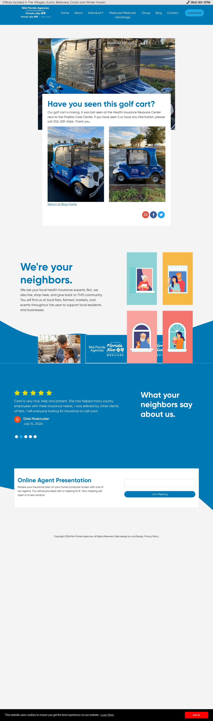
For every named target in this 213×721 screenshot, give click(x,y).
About (78, 13)
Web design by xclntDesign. (129, 536)
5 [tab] (35, 436)
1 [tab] (16, 436)
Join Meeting (160, 494)
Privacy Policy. (151, 536)
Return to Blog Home (62, 204)
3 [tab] (25, 436)
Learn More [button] (107, 714)
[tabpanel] (67, 409)
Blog (159, 13)
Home (65, 13)
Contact (172, 13)
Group (146, 13)
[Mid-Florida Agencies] (35, 12)
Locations (194, 13)
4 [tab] (30, 436)
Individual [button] (94, 13)
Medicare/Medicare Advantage (122, 15)
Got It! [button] (196, 715)
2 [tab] (21, 436)
